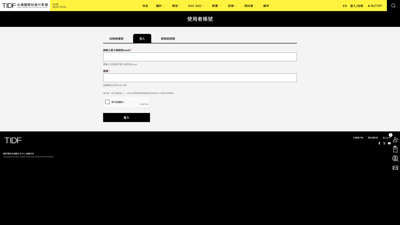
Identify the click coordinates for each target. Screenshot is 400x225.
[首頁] (25, 5)
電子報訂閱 (395, 167)
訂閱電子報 (358, 137)
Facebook (379, 143)
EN (345, 6)
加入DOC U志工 (390, 137)
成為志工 (395, 158)
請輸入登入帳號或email (117, 50)
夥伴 (266, 5)
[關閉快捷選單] (390, 135)
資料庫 (248, 5)
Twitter (384, 143)
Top (393, 156)
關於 (159, 5)
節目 (175, 5)
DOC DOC (195, 5)
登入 (127, 117)
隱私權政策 (373, 137)
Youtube (389, 143)
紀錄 (231, 5)
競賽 (215, 5)
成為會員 (395, 139)
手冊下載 (395, 149)
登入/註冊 (356, 6)
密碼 (106, 71)
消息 (145, 5)
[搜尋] (393, 5)
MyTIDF (376, 5)
